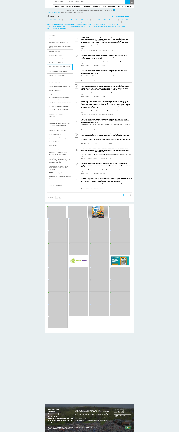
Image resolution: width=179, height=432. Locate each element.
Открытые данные (113, 24)
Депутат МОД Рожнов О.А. (56, 62)
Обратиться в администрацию (124, 416)
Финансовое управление (59, 28)
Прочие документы (54, 141)
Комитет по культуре (54, 83)
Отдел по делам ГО (99, 24)
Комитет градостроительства (57, 75)
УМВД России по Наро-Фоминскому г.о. (59, 173)
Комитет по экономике (55, 90)
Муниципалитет (77, 6)
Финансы (120, 6)
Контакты (128, 6)
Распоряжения (52, 145)
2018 (99, 19)
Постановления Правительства (56, 26)
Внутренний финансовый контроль (58, 42)
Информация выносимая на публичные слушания (59, 67)
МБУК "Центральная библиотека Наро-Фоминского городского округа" (59, 98)
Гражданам (96, 6)
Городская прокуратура (55, 55)
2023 (127, 19)
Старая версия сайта (53, 429)
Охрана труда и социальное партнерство (56, 115)
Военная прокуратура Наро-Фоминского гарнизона (60, 46)
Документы (52, 411)
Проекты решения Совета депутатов (59, 138)
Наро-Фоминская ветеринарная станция (60, 103)
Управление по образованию (57, 182)
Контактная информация (56, 414)
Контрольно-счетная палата (56, 94)
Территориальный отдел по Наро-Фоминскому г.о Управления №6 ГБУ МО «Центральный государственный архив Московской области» (60, 160)
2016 (88, 19)
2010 (60, 19)
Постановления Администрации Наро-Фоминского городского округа (59, 124)
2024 (48, 22)
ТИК (48, 28)
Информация (88, 6)
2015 (82, 19)
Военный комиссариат (55, 51)
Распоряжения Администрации (76, 26)
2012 (65, 19)
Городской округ (59, 6)
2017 (93, 19)
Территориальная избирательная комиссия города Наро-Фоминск (106, 26)
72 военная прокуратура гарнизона (58, 39)
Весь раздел (52, 35)
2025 (54, 22)
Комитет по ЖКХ (53, 79)
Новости (68, 6)
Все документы (51, 19)
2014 (76, 19)
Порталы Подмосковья (125, 10)
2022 (121, 19)
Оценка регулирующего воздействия (59, 120)
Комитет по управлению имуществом (59, 86)
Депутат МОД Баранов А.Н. (56, 59)
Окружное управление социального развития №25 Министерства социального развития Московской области (59, 109)
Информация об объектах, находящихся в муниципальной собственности (84, 22)
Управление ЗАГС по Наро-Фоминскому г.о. (60, 177)
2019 (104, 19)
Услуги (104, 6)
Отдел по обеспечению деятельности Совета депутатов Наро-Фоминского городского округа (60, 420)
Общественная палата (114, 22)
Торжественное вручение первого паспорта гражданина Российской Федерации (58, 167)
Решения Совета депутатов (56, 149)
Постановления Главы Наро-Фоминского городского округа (57, 129)
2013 (71, 19)
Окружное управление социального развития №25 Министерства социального (69, 24)
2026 (59, 22)
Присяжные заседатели (55, 134)
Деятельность (112, 6)
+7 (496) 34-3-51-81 (52, 10)
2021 (116, 19)
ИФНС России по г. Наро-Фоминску (58, 71)
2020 (110, 19)
